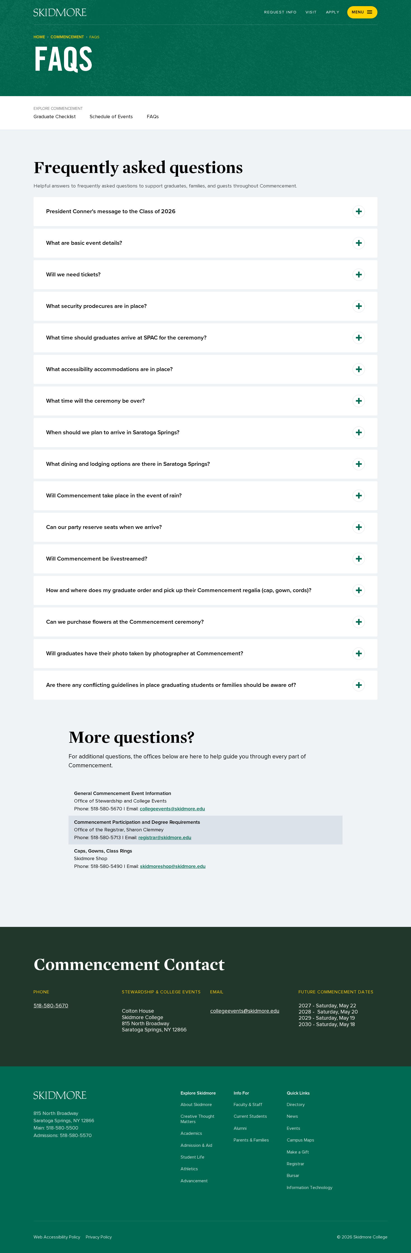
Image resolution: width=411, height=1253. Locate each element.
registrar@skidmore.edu (164, 837)
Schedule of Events (111, 116)
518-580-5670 (51, 1005)
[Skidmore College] (60, 12)
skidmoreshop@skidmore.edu (173, 866)
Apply (333, 12)
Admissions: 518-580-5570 (63, 1135)
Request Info (280, 12)
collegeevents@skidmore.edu (172, 809)
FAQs (153, 116)
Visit (311, 12)
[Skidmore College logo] (106, 1095)
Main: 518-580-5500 (56, 1128)
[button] (362, 12)
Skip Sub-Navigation (205, 74)
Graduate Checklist (55, 116)
